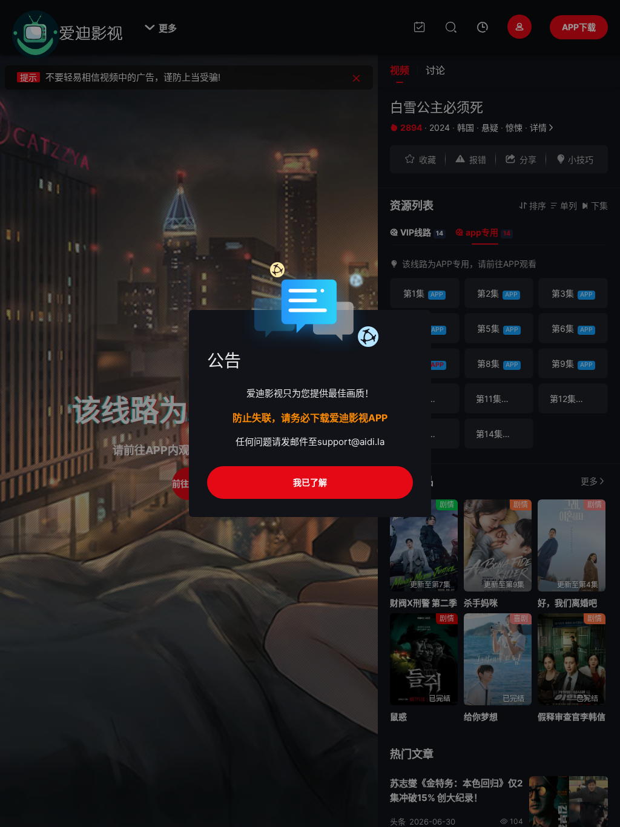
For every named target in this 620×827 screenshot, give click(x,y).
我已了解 (310, 482)
